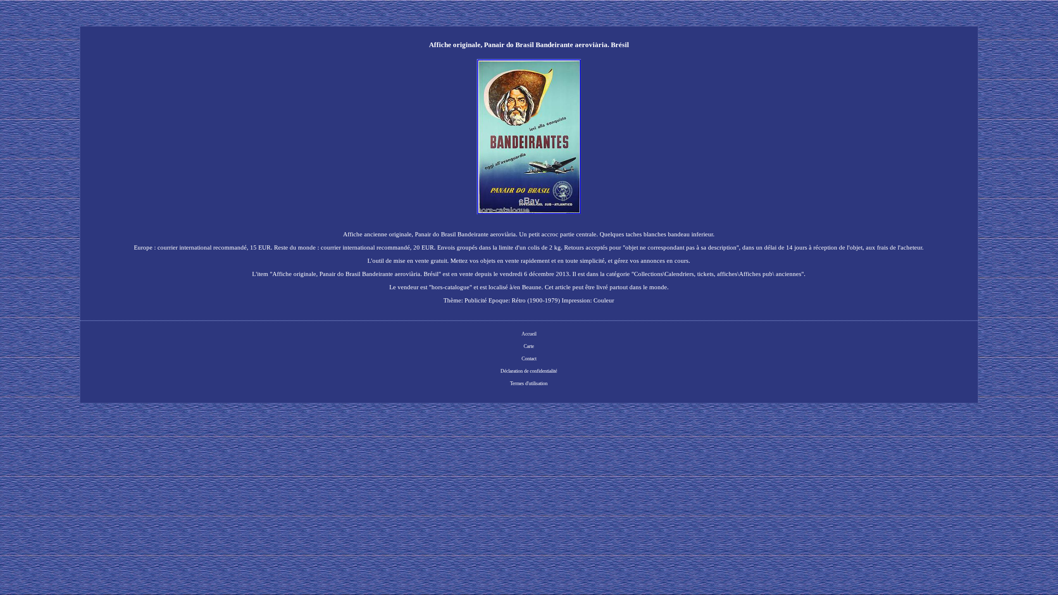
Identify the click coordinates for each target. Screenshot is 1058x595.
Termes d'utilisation (529, 383)
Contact (529, 359)
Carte (529, 346)
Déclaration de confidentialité (528, 371)
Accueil (529, 334)
